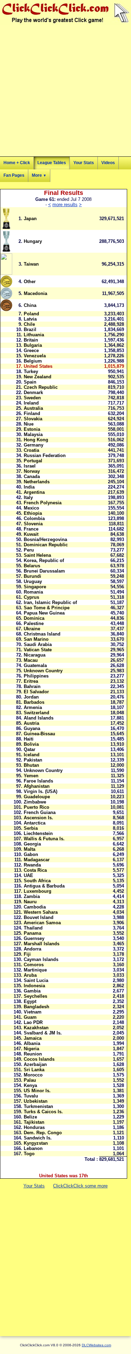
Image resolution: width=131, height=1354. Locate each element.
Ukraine (32, 628)
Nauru (30, 901)
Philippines (36, 676)
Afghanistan (37, 786)
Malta (29, 849)
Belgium (33, 361)
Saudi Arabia (38, 644)
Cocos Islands (39, 1059)
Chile (29, 324)
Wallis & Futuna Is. (44, 838)
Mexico (31, 508)
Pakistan (33, 760)
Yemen (31, 775)
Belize (30, 1117)
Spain (30, 382)
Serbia (31, 828)
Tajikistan (34, 1122)
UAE (28, 875)
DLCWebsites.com (96, 1345)
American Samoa (42, 922)
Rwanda (32, 865)
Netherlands (37, 481)
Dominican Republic (46, 544)
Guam (30, 1017)
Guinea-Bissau (39, 733)
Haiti (29, 739)
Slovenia (33, 523)
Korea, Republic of (44, 560)
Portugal (33, 460)
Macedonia (35, 293)
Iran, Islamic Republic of (50, 602)
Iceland (31, 754)
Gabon (31, 854)
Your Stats (83, 162)
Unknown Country (43, 670)
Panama (32, 933)
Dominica (34, 618)
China (30, 305)
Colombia (34, 518)
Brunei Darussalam (44, 571)
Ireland (31, 403)
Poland (31, 313)
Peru (29, 550)
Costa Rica (35, 870)
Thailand (33, 928)
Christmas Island (42, 634)
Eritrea (31, 681)
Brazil (30, 329)
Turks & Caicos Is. (43, 1111)
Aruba (30, 975)
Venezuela (35, 355)
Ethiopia (33, 513)
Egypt (30, 1001)
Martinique (35, 970)
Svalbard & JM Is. (43, 1033)
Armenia (33, 707)
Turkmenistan (38, 1106)
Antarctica (34, 823)
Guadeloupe (37, 796)
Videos (108, 162)
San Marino (36, 639)
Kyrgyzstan (36, 1143)
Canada (32, 476)
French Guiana (40, 812)
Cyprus (31, 597)
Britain (31, 340)
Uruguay (33, 581)
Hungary (33, 241)
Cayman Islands (41, 959)
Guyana (32, 728)
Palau (30, 1080)
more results (65, 204)
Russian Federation (45, 455)
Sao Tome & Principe (47, 607)
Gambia (32, 991)
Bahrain (32, 686)
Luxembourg (37, 891)
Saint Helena (37, 555)
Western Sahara (41, 912)
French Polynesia (42, 502)
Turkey (31, 371)
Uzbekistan (36, 1101)
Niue (29, 424)
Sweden (32, 397)
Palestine (34, 623)
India (29, 487)
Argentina (34, 492)
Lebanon (33, 1148)
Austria (31, 723)
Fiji (27, 954)
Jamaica (33, 1038)
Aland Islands (38, 718)
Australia (33, 408)
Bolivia (31, 744)
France (31, 529)
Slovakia (33, 418)
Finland (32, 413)
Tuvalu (31, 1096)
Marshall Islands (41, 943)
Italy (28, 497)
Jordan (31, 697)
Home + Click (16, 162)
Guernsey (34, 938)
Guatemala (35, 665)
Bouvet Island (38, 917)
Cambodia (35, 907)
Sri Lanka (34, 1069)
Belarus (32, 565)
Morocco (33, 1075)
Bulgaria (33, 345)
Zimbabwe (35, 802)
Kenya (30, 1085)
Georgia (32, 844)
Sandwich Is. (38, 1138)
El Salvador (36, 691)
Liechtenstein (38, 833)
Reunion (33, 1054)
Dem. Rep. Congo (43, 1132)
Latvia (30, 319)
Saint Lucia (36, 980)
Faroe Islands (38, 781)
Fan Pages (13, 175)
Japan (30, 218)
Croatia (31, 450)
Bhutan (31, 765)
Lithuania (34, 334)
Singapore (35, 586)
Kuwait (31, 534)
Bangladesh (36, 1006)
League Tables (51, 162)
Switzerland (36, 712)
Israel (30, 466)
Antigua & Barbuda (44, 886)
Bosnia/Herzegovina (45, 539)
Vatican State (38, 649)
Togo (29, 1153)
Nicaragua (34, 655)
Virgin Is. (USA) (40, 791)
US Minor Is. (37, 1090)
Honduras (34, 1127)
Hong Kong (36, 439)
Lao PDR (33, 1022)
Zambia (32, 896)
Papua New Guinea (44, 613)
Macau (31, 660)
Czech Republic (41, 387)
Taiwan (31, 264)
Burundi (32, 576)
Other (30, 281)
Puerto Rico (36, 807)
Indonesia (34, 985)
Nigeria (31, 1048)
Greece (31, 350)
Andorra (32, 949)
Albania (32, 1043)
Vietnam (33, 1012)
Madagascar (37, 859)
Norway (32, 471)
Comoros (34, 964)
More (39, 175)
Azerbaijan (35, 1064)
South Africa (37, 880)
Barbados (34, 702)
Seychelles (35, 996)
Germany (33, 445)
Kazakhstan (36, 1027)
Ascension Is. (38, 817)
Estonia (32, 429)
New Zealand (37, 376)
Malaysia (33, 434)
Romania (33, 592)
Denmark (33, 392)
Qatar (29, 749)
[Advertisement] (65, 90)
